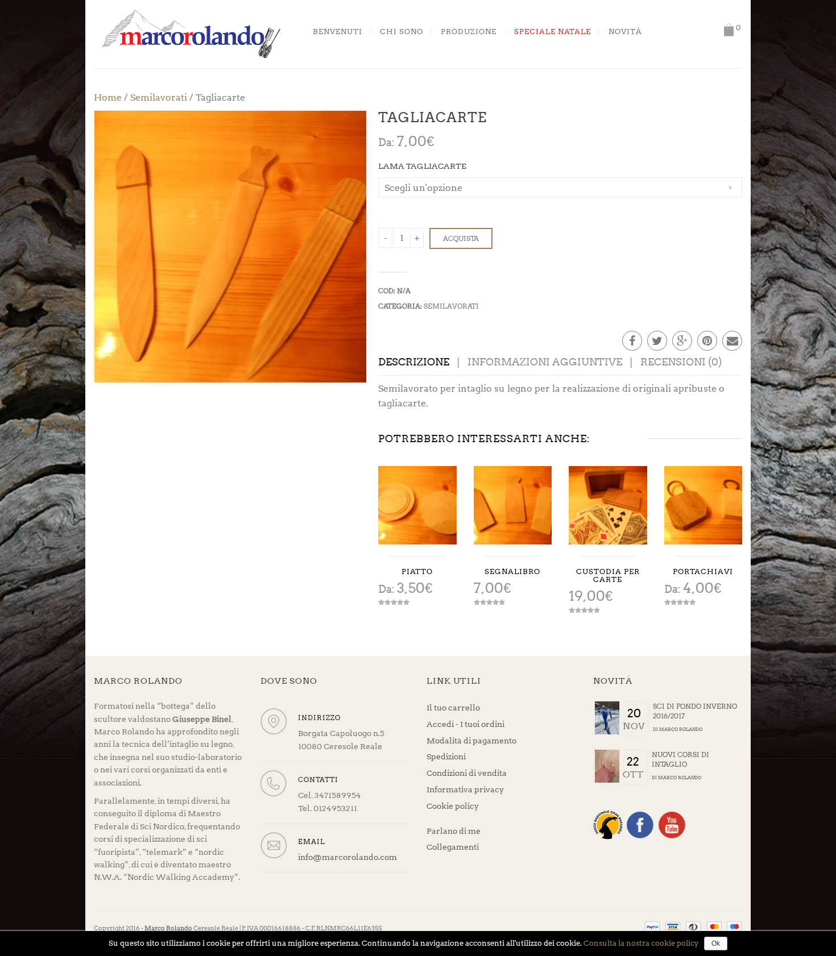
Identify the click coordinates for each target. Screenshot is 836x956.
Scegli (417, 505)
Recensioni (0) (681, 362)
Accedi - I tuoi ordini (465, 724)
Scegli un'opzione (423, 187)
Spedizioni (446, 756)
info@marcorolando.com (347, 857)
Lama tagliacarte (422, 166)
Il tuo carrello (453, 707)
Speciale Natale (552, 32)
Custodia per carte (608, 575)
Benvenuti (337, 32)
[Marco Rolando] (190, 33)
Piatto (417, 571)
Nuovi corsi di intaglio (680, 759)
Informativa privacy (465, 789)
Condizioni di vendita (467, 773)
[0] (728, 30)
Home (108, 97)
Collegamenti (453, 846)
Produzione (468, 32)
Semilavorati (158, 97)
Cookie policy (453, 805)
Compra (512, 505)
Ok (715, 943)
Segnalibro (512, 571)
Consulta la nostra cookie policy (640, 943)
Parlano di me (454, 831)
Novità (625, 32)
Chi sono (401, 32)
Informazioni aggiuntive (544, 362)
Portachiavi (703, 571)
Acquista (461, 238)
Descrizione (413, 362)
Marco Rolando (680, 729)
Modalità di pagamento (471, 740)
